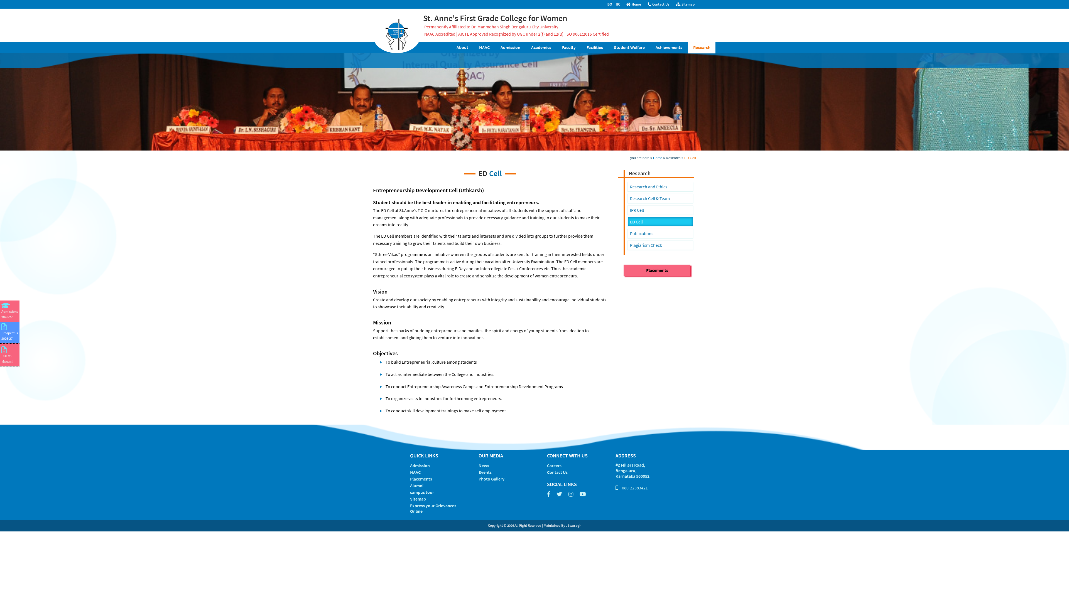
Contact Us (661, 4)
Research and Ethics (648, 186)
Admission (420, 465)
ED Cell (636, 222)
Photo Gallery (491, 479)
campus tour (422, 492)
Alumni (416, 485)
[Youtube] (583, 494)
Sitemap (688, 4)
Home (636, 4)
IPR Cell (637, 210)
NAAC (415, 472)
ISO (609, 4)
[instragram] (570, 494)
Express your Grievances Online (433, 508)
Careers (554, 465)
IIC (618, 4)
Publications (641, 233)
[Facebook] (548, 494)
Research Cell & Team (650, 198)
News (484, 465)
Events (485, 472)
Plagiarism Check (646, 245)
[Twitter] (559, 494)
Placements (657, 270)
